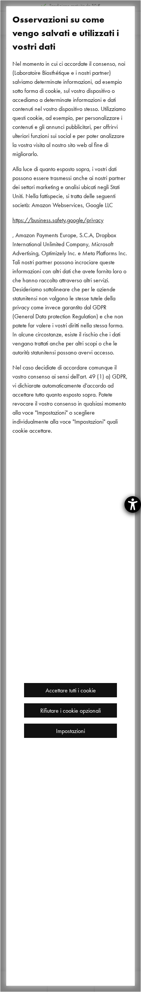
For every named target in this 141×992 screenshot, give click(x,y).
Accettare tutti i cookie (70, 690)
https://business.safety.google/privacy (57, 220)
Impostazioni (70, 731)
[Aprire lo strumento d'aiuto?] (132, 504)
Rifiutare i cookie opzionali (70, 710)
